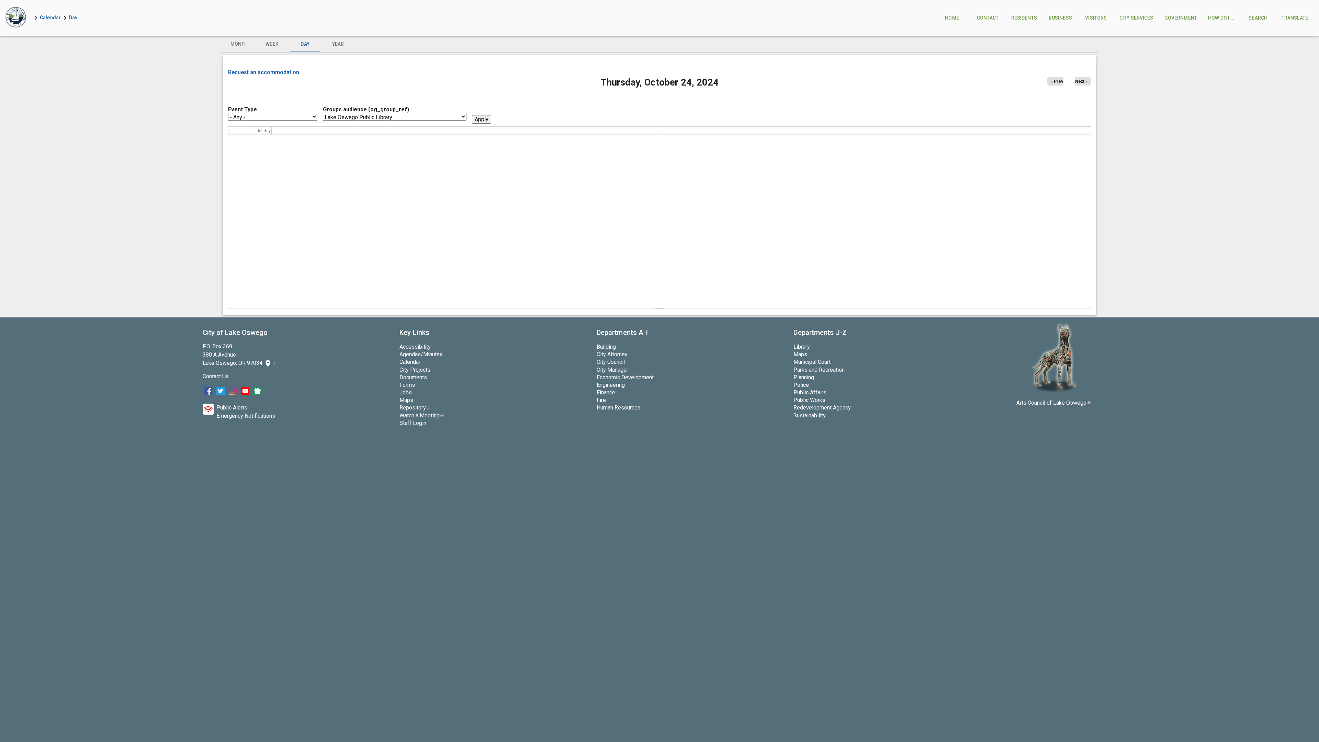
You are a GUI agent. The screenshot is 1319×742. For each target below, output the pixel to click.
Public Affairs (809, 392)
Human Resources (619, 407)
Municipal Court (812, 362)
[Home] (16, 18)
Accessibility (415, 347)
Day (73, 17)
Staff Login (412, 423)
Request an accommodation (263, 72)
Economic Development (625, 377)
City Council (611, 362)
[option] (239, 44)
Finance (606, 392)
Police (801, 385)
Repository (414, 407)
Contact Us (216, 376)
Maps (406, 400)
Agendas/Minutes (421, 354)
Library (801, 347)
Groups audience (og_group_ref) (366, 109)
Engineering (611, 385)
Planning (803, 377)
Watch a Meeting (421, 415)
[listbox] (659, 44)
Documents (413, 377)
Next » (1081, 81)
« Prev (1057, 81)
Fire (601, 400)
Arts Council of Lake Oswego (1053, 403)
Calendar (50, 17)
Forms (407, 385)
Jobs (405, 392)
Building (606, 347)
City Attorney (612, 354)
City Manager (612, 370)
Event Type (242, 109)
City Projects (414, 370)
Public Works (809, 400)
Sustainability (809, 415)
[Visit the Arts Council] (1053, 389)
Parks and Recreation (819, 370)
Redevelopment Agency (822, 407)
